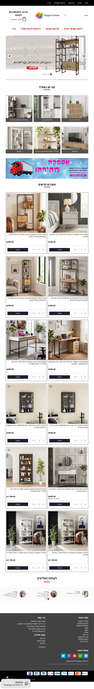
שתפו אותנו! (41, 641)
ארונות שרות (52, 28)
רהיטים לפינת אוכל (31, 28)
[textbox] (18, 13)
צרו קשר (71, 3)
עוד (14, 28)
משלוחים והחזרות (82, 625)
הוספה (60, 250)
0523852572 (40, 631)
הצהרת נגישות (83, 621)
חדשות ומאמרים (59, 3)
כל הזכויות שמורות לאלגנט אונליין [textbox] (77, 661)
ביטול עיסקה (84, 641)
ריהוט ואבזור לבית (73, 28)
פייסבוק (42, 643)
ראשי (86, 3)
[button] (51, 74)
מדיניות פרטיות (83, 637)
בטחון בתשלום (83, 639)
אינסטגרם (42, 647)
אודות (80, 3)
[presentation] (10, 56)
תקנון (86, 630)
